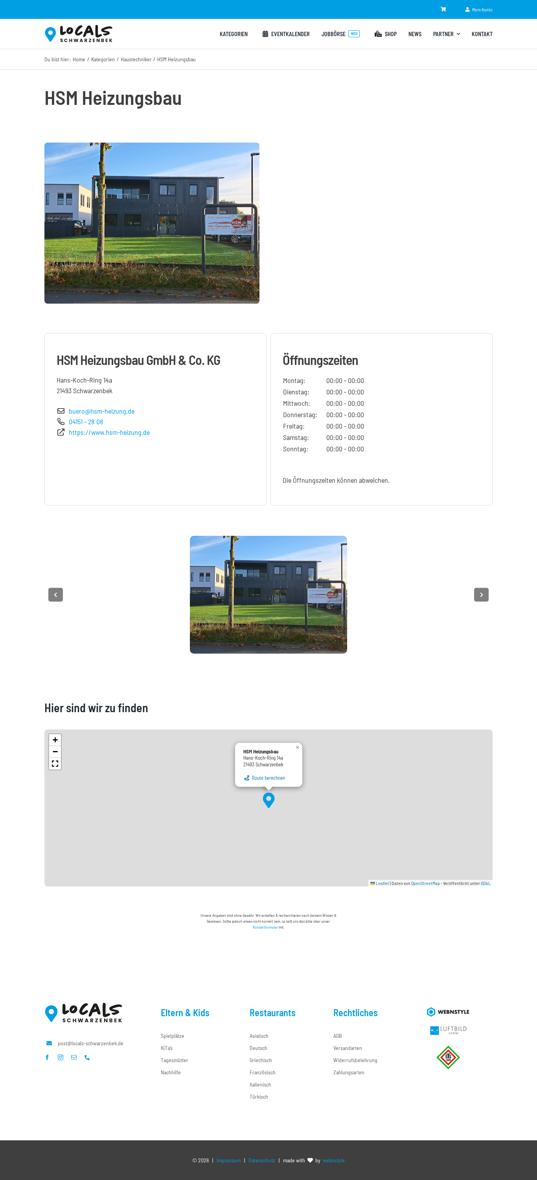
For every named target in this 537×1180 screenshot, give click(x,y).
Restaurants (273, 1012)
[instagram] (60, 1057)
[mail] (74, 1057)
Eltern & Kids (185, 1012)
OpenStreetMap (425, 883)
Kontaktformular (265, 927)
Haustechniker (136, 59)
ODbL (486, 883)
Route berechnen (267, 778)
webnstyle (334, 1160)
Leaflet (382, 883)
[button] (269, 800)
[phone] (87, 1057)
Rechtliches (355, 1012)
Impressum (229, 1160)
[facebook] (47, 1057)
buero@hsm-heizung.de (100, 411)
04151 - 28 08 (84, 421)
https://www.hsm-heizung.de (108, 432)
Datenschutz (261, 1160)
